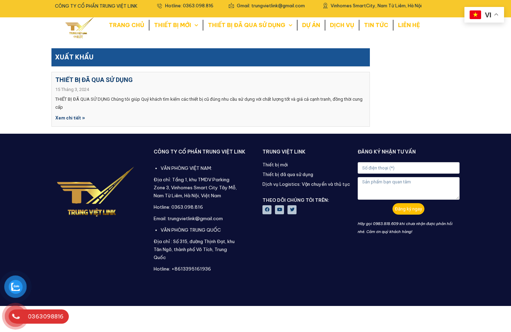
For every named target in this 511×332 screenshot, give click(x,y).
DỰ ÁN (311, 25)
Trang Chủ (126, 25)
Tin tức (376, 25)
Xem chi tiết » (70, 118)
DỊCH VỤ (342, 25)
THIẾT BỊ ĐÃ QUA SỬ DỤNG (246, 25)
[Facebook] (266, 209)
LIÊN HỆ (409, 25)
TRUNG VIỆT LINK (284, 152)
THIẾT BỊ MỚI (172, 25)
